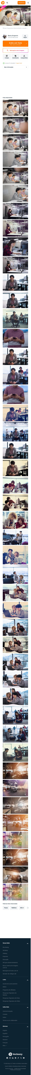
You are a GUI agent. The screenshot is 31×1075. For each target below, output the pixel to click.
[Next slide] (24, 907)
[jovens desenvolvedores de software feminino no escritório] (15, 536)
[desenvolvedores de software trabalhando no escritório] (15, 770)
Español (5, 1036)
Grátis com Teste (15, 43)
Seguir (25, 37)
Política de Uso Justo (15, 1073)
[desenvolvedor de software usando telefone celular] (15, 281)
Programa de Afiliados (9, 989)
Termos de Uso (8, 1072)
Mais (4, 1049)
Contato (5, 1017)
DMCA (4, 986)
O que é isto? (19, 63)
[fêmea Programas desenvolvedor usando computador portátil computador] (15, 210)
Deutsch (5, 1043)
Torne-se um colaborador (10, 1023)
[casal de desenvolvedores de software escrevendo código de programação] (15, 484)
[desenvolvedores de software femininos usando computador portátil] (15, 592)
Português (6, 1040)
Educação (5, 958)
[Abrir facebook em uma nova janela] (6, 1061)
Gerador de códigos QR (9, 973)
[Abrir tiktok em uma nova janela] (17, 1061)
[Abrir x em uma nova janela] (20, 1061)
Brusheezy (6, 946)
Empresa (5, 955)
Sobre (4, 1020)
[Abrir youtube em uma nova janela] (23, 1061)
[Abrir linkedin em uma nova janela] (12, 1061)
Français (5, 1046)
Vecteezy (5, 949)
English (5, 1033)
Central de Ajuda (7, 1014)
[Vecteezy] (2, 2)
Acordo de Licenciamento (10, 983)
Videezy (5, 952)
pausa (6, 907)
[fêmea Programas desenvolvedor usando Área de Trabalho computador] (15, 107)
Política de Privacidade (19, 1072)
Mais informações (8, 66)
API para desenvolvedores (10, 961)
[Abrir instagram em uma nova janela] (9, 1061)
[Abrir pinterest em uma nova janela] (15, 1061)
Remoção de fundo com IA (10, 970)
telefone (13, 907)
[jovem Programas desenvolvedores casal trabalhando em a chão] (15, 714)
